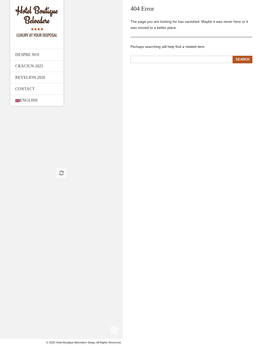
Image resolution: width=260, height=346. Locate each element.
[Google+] (14, 342)
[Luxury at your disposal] (36, 21)
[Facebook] (9, 342)
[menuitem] (36, 100)
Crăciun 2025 (29, 66)
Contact (25, 89)
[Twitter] (4, 342)
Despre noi (27, 54)
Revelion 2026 (30, 77)
